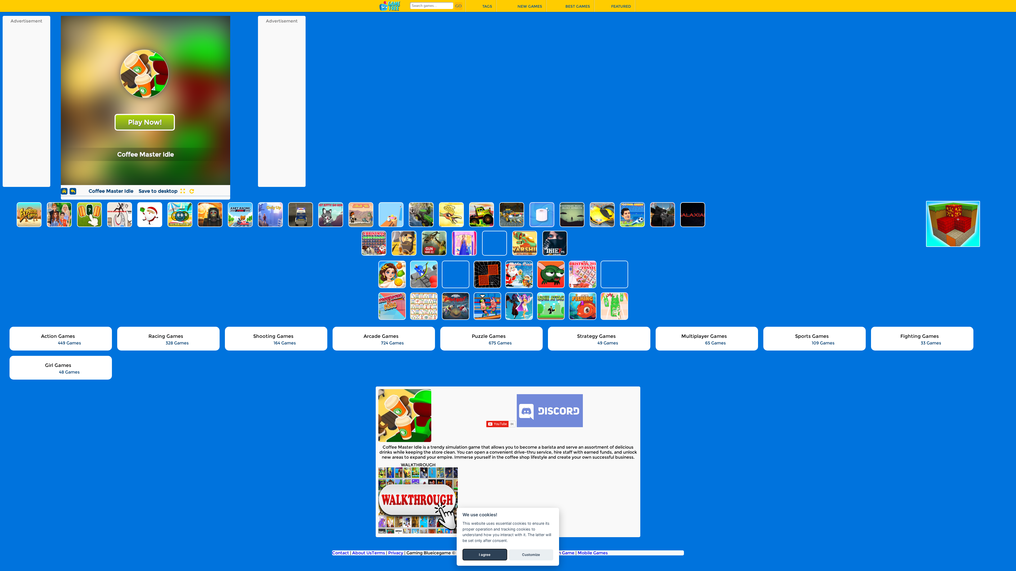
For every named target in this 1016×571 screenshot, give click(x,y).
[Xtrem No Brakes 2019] (487, 274)
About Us (362, 552)
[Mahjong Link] (423, 306)
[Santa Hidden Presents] (518, 274)
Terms (378, 552)
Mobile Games (593, 552)
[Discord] (550, 425)
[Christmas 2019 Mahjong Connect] (582, 274)
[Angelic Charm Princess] (518, 306)
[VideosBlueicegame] (418, 532)
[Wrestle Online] (487, 306)
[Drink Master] (614, 274)
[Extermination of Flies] (391, 306)
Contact (340, 552)
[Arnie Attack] (550, 306)
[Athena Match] (391, 274)
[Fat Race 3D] (455, 274)
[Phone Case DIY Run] (614, 306)
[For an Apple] (550, 274)
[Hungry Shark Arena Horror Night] (455, 306)
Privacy (395, 552)
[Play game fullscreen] (182, 191)
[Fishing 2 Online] (582, 306)
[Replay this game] (191, 191)
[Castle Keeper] (423, 274)
